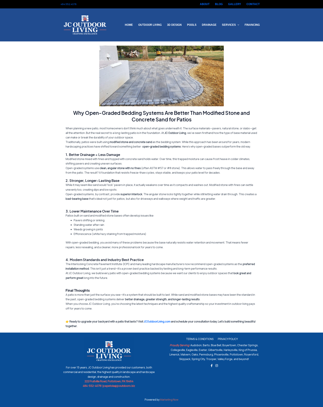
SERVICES (229, 24)
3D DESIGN (174, 24)
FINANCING (252, 24)
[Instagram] (86, 4)
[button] (237, 24)
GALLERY (234, 4)
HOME (129, 24)
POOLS (191, 24)
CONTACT (253, 4)
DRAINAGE (209, 24)
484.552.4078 (69, 4)
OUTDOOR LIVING (150, 24)
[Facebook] (81, 4)
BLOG (219, 4)
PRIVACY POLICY (228, 339)
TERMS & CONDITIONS (200, 339)
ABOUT (205, 4)
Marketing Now (169, 399)
